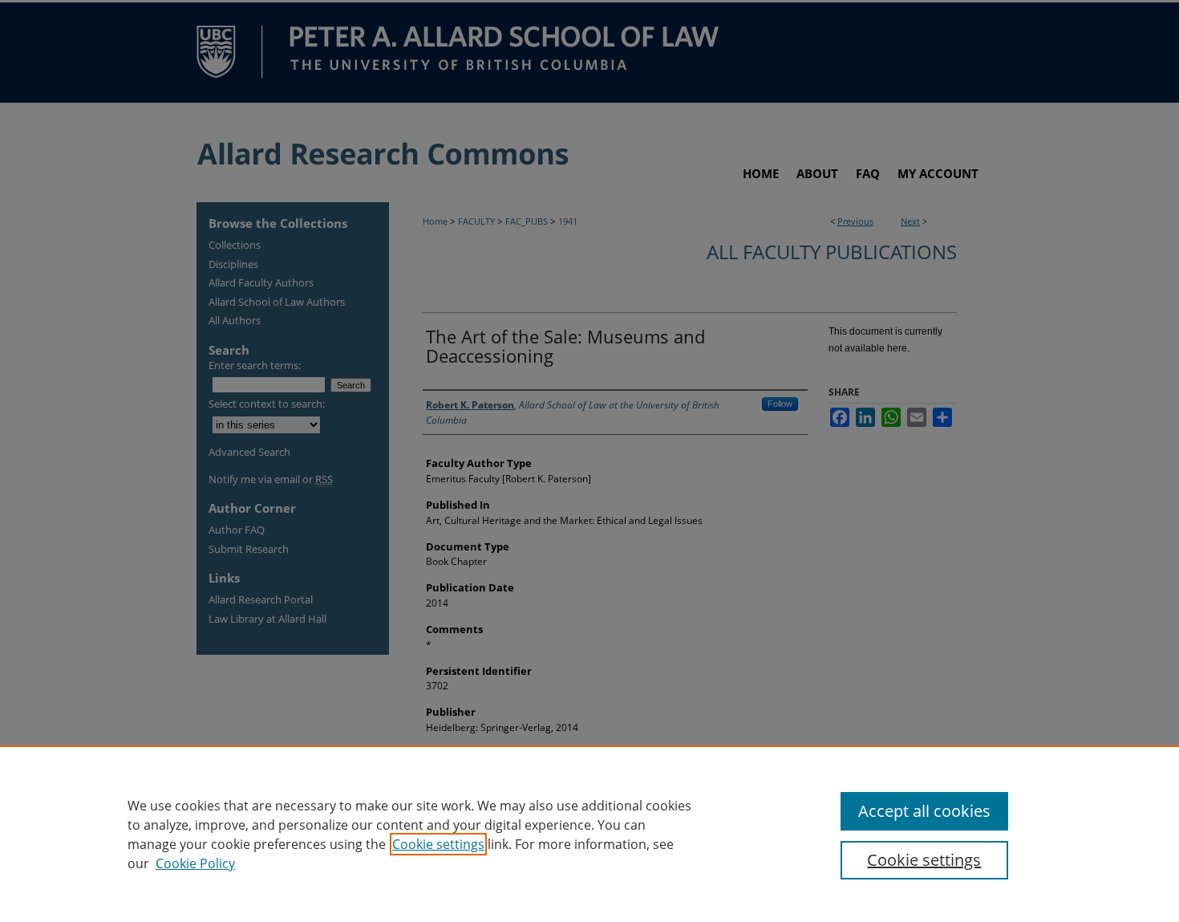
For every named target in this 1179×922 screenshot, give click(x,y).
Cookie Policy (195, 863)
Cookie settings (438, 844)
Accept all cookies (924, 811)
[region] (589, 833)
